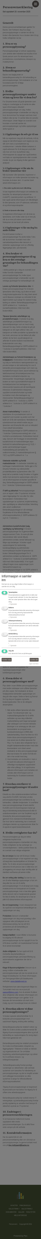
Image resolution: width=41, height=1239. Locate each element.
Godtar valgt (6, 660)
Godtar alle (34, 660)
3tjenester (12, 617)
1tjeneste (12, 645)
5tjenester (12, 604)
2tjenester (12, 630)
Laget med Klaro (33, 663)
